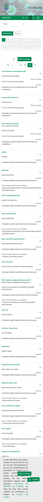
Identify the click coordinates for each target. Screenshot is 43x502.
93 (21, 65)
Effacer (17, 33)
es (27, 18)
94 (25, 65)
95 (30, 65)
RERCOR (6, 17)
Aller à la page (24, 59)
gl (33, 18)
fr (30, 18)
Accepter (34, 479)
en (23, 18)
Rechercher (7, 33)
